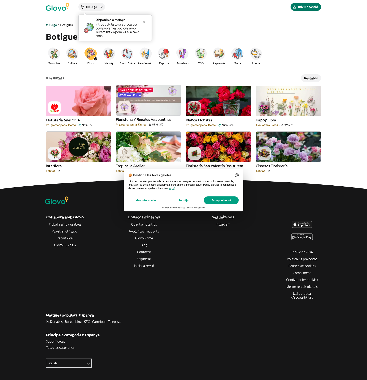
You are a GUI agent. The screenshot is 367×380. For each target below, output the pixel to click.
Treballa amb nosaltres (65, 224)
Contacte (144, 252)
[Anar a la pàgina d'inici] (57, 7)
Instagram (223, 224)
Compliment (302, 273)
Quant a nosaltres (144, 224)
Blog (144, 245)
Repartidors (65, 238)
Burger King (73, 321)
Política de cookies (302, 266)
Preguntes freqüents (144, 231)
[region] (183, 56)
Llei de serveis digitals (302, 286)
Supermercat (55, 341)
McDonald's (54, 321)
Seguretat (144, 259)
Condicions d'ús (302, 252)
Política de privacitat (302, 259)
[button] (54, 56)
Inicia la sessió (144, 266)
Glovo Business (65, 245)
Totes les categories (60, 347)
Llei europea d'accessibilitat (302, 295)
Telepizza (114, 321)
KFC (87, 321)
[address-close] (144, 22)
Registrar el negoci (65, 231)
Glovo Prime (144, 238)
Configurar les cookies (302, 280)
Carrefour (99, 321)
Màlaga (51, 25)
